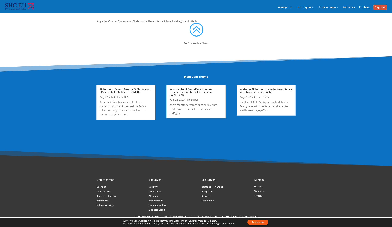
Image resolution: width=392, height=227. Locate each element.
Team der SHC (103, 191)
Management (156, 201)
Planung (219, 187)
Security (153, 187)
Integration (207, 191)
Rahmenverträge (105, 205)
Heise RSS (123, 97)
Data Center (155, 191)
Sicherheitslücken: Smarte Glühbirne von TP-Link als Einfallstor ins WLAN (126, 90)
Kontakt (258, 196)
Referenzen (102, 201)
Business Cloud (157, 210)
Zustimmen (258, 222)
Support (258, 187)
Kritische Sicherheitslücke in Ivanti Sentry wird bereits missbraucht (266, 90)
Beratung (206, 187)
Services (206, 196)
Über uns (101, 187)
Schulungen (208, 201)
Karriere (100, 196)
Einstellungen (214, 223)
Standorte (259, 191)
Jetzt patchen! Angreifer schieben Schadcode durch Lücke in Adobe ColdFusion (191, 92)
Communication (157, 205)
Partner (112, 196)
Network (153, 196)
